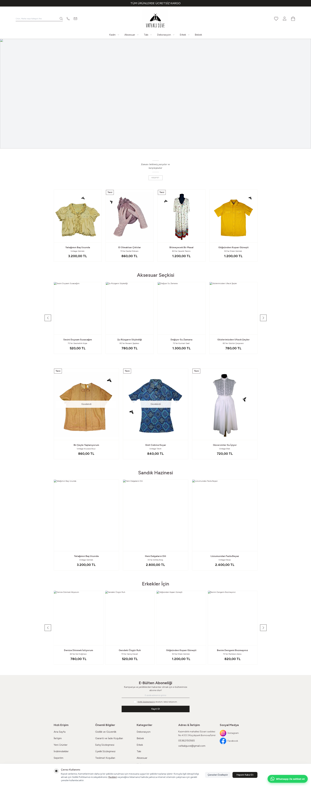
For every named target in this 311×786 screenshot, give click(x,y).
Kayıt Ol (155, 709)
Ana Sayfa (59, 731)
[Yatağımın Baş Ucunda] (78, 216)
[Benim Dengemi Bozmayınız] (232, 618)
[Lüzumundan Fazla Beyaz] (224, 515)
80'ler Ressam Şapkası (130, 343)
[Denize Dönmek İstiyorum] (78, 618)
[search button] (61, 18)
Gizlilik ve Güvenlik (105, 731)
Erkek (140, 744)
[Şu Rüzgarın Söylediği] (129, 308)
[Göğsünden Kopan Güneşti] (233, 216)
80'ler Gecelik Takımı (181, 251)
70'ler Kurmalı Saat (181, 343)
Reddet (112, 777)
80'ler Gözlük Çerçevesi (233, 343)
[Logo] (155, 18)
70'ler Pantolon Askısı (232, 654)
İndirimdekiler (61, 751)
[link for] (155, 93)
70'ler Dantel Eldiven (129, 251)
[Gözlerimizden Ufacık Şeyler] (233, 308)
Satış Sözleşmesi (104, 744)
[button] (97, 239)
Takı (139, 751)
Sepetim (58, 757)
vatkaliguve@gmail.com (191, 745)
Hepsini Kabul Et (245, 774)
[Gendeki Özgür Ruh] (130, 618)
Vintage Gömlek (78, 251)
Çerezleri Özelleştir (218, 774)
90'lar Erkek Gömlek (233, 251)
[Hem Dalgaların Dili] (155, 515)
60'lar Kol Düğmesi (78, 654)
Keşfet (155, 178)
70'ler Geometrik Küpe (78, 343)
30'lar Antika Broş (155, 560)
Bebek (140, 738)
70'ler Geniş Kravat (129, 654)
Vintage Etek (225, 449)
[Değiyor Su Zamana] (181, 308)
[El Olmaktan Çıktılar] (129, 216)
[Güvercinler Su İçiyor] (224, 404)
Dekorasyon (144, 731)
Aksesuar (142, 757)
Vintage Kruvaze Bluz (86, 449)
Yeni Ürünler (60, 744)
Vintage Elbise (224, 560)
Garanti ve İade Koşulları (109, 738)
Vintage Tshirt (155, 449)
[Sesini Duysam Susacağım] (78, 308)
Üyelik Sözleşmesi (105, 751)
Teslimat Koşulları (105, 757)
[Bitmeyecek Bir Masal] (181, 216)
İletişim (58, 738)
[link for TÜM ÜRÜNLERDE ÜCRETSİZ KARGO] (155, 3)
